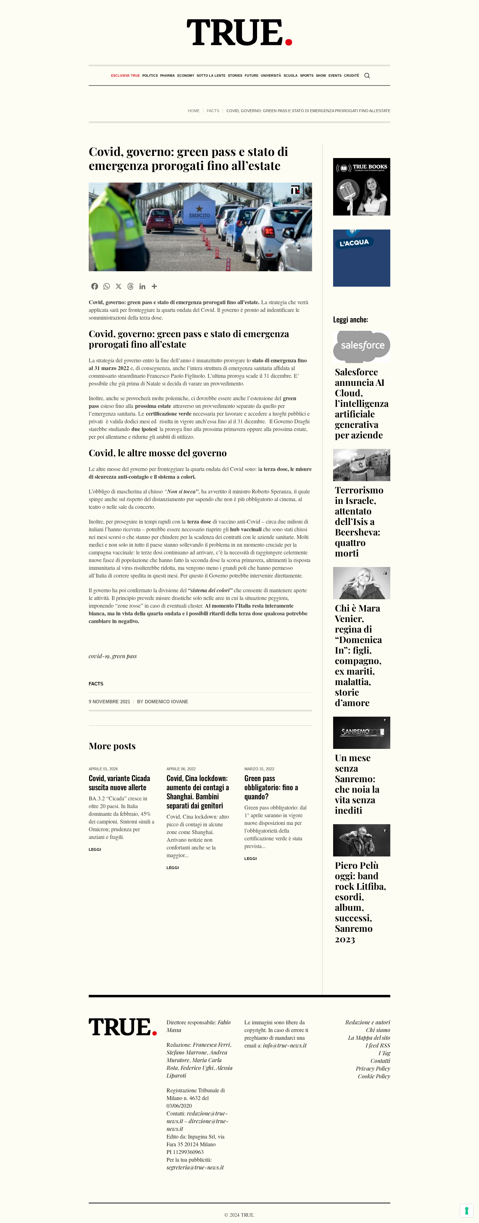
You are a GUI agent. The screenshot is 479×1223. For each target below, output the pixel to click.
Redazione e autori (367, 1022)
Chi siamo (378, 1029)
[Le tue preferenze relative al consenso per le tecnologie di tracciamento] (466, 1210)
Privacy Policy (373, 1068)
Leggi (95, 849)
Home (194, 111)
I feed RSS (378, 1045)
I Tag (384, 1053)
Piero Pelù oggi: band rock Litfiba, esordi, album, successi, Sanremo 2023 (360, 902)
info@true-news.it (284, 1045)
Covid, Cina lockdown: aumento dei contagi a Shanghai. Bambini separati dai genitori (198, 791)
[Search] (367, 75)
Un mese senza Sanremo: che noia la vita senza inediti (357, 783)
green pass (124, 656)
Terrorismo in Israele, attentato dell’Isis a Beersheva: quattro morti (359, 521)
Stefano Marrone (187, 1052)
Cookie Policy (374, 1076)
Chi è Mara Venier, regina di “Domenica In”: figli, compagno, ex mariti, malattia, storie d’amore (358, 655)
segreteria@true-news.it (195, 1167)
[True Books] (362, 211)
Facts (213, 111)
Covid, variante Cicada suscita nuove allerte (119, 782)
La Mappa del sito (369, 1037)
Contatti (380, 1060)
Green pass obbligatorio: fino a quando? (271, 786)
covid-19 (99, 656)
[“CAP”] (362, 257)
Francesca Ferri (211, 1044)
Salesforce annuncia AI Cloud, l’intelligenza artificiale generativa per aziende (362, 403)
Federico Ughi (197, 1067)
